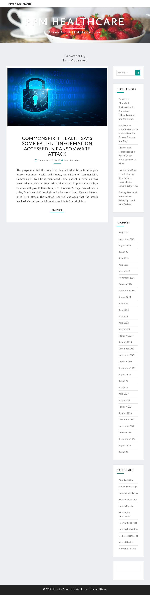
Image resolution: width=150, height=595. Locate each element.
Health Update (126, 505)
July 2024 (123, 303)
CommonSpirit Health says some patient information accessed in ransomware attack (57, 145)
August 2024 (125, 297)
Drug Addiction (126, 480)
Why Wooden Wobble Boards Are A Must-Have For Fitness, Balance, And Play (128, 133)
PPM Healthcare (19, 3)
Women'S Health (127, 548)
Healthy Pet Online (128, 529)
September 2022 (127, 438)
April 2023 (124, 393)
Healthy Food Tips (128, 522)
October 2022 (125, 432)
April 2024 (124, 322)
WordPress (82, 589)
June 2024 (124, 309)
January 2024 (125, 342)
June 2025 (124, 258)
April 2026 (124, 232)
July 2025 (123, 251)
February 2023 (126, 406)
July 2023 (123, 380)
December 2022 (126, 419)
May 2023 (123, 387)
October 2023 (125, 361)
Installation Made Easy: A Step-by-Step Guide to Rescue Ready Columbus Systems (128, 177)
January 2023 (125, 413)
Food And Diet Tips (128, 486)
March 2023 (124, 400)
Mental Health (126, 542)
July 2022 (123, 451)
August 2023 (125, 374)
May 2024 (123, 316)
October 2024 (125, 284)
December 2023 (126, 348)
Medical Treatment (128, 535)
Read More (58, 209)
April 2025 (124, 264)
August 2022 (125, 445)
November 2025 (126, 239)
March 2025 (124, 271)
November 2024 (126, 277)
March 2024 (124, 329)
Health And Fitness (128, 493)
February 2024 (126, 335)
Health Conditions (128, 499)
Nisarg (103, 589)
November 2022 (126, 425)
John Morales (72, 160)
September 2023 (127, 368)
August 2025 (125, 245)
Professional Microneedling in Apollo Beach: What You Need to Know (127, 155)
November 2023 (126, 355)
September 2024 (127, 290)
